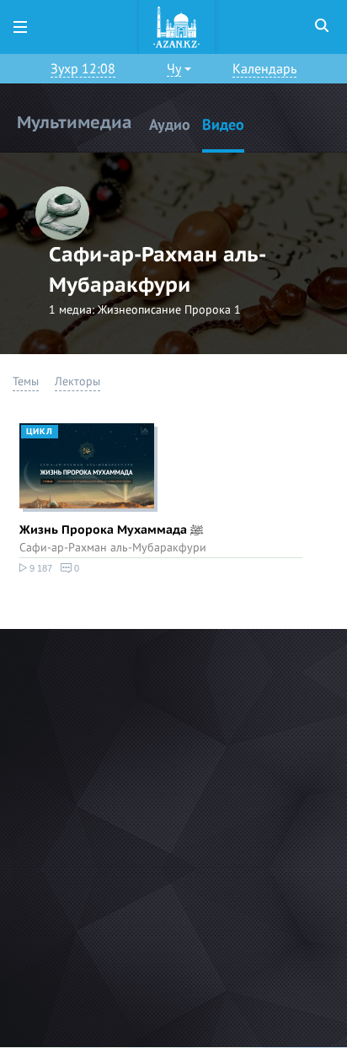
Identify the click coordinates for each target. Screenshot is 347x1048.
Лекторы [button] (77, 381)
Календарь (264, 69)
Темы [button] (26, 381)
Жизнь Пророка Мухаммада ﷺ (111, 530)
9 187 (39, 568)
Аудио (169, 125)
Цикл (39, 432)
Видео (223, 125)
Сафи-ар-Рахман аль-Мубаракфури (112, 547)
